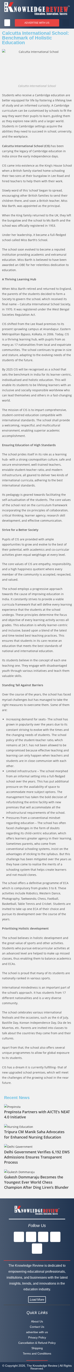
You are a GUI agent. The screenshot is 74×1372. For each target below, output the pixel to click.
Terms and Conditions (37, 1353)
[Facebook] (19, 1237)
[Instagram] (43, 1237)
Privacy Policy (37, 1337)
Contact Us (37, 1326)
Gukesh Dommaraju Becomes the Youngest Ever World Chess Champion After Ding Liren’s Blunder (36, 1182)
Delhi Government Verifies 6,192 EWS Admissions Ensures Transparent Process (37, 1157)
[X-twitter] (31, 1237)
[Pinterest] (37, 1248)
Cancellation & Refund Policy (37, 1342)
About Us (37, 1321)
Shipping (37, 1348)
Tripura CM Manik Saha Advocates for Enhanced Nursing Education (34, 1134)
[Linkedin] (55, 1237)
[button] (7, 22)
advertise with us (37, 1332)
